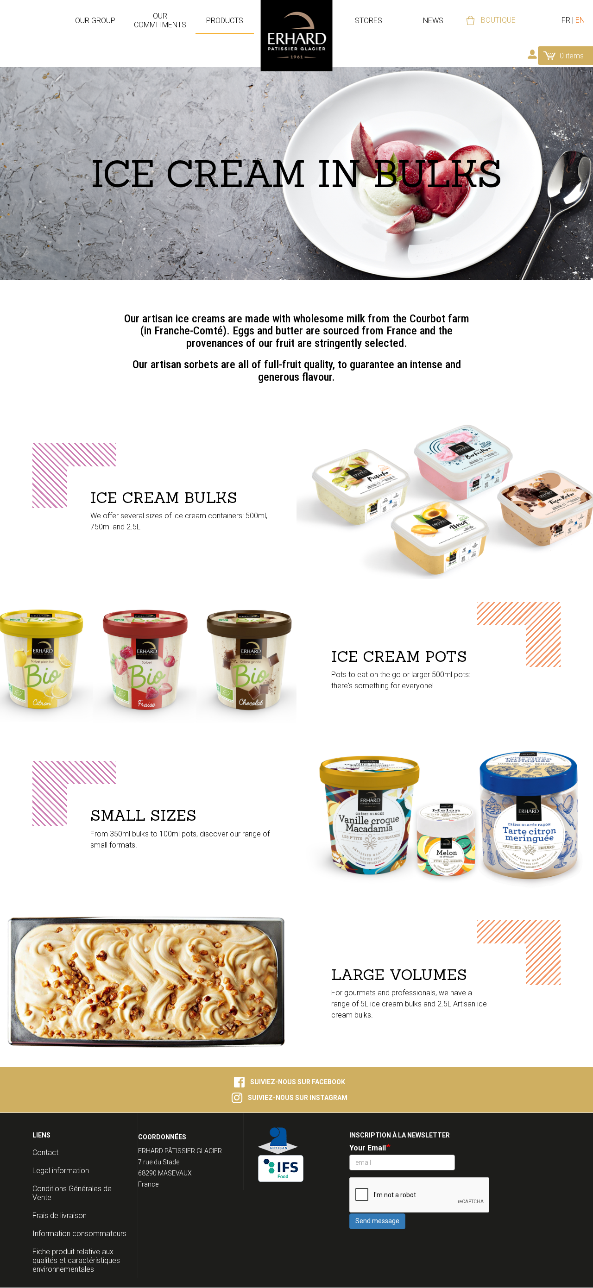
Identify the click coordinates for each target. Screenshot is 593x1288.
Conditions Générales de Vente (72, 1193)
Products (224, 20)
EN (580, 20)
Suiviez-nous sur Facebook (297, 1082)
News (433, 20)
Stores (368, 20)
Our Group (95, 20)
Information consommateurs (79, 1233)
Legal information (60, 1170)
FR (565, 20)
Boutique (498, 20)
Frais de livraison (59, 1215)
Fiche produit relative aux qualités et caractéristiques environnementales (76, 1260)
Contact (45, 1152)
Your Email (367, 1147)
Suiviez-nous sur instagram (297, 1097)
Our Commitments (160, 20)
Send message (377, 1221)
